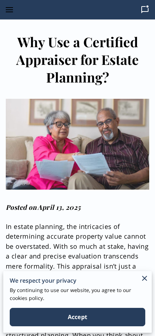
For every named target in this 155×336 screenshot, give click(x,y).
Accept (77, 317)
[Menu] (9, 9)
